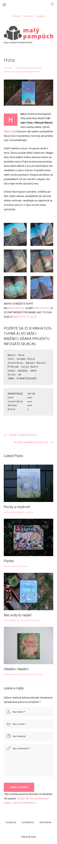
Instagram (40, 16)
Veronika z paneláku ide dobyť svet (31, 442)
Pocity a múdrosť (17, 507)
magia (19, 71)
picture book (27, 71)
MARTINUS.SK (16, 308)
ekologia (13, 620)
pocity (6, 512)
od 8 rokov (29, 68)
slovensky (20, 512)
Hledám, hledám (16, 669)
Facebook (16, 16)
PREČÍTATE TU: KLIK (24, 316)
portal (26, 620)
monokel (14, 566)
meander (13, 674)
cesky (13, 71)
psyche (13, 512)
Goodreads (28, 16)
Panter (9, 561)
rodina (31, 674)
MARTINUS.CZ (42, 308)
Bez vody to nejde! (17, 615)
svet (38, 620)
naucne (20, 620)
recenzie (38, 68)
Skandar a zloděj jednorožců (23, 434)
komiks (7, 566)
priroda (37, 71)
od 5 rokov (19, 68)
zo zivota (39, 674)
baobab (7, 71)
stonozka (29, 512)
